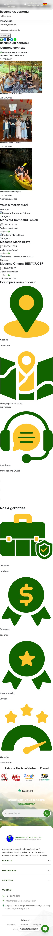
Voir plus (4, 209)
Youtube (24, 924)
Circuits (17, 12)
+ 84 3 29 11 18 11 (13, 896)
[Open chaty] (45, 928)
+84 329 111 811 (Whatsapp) (11, 4)
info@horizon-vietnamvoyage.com (35, 4)
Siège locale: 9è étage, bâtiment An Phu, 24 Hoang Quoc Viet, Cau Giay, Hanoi (28, 907)
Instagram (37, 924)
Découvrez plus (8, 278)
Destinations (35, 12)
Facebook (11, 924)
